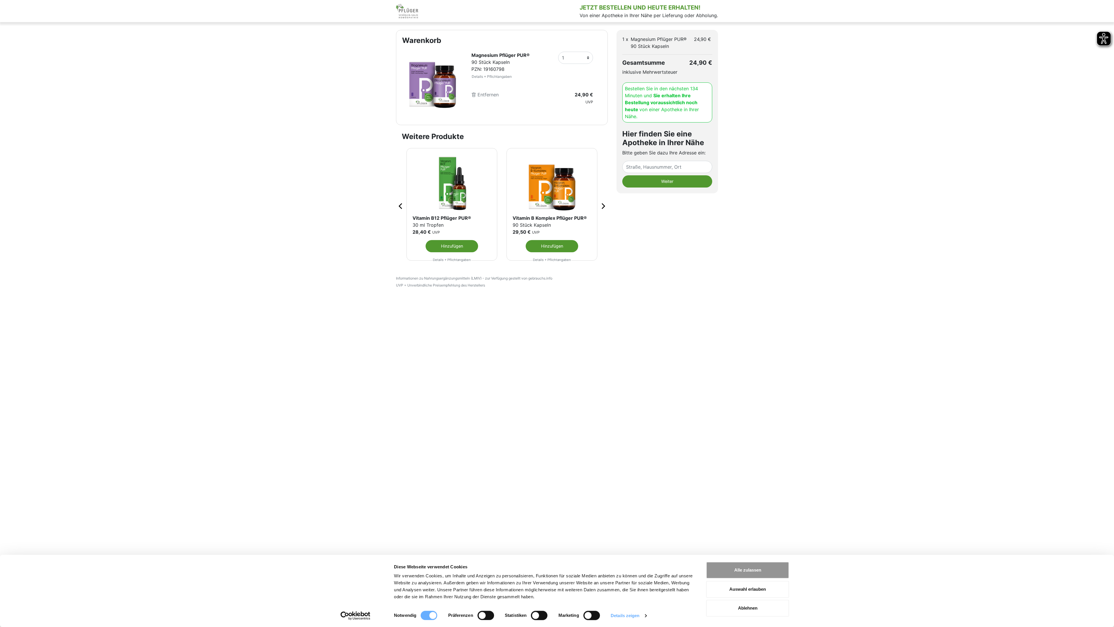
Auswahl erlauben (747, 589)
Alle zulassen (747, 569)
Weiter (667, 181)
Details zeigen (625, 615)
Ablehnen (747, 608)
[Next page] (603, 206)
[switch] (486, 615)
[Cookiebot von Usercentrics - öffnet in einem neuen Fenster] (355, 615)
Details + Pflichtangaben (492, 76)
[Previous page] (401, 206)
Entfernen (487, 95)
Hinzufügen (452, 246)
